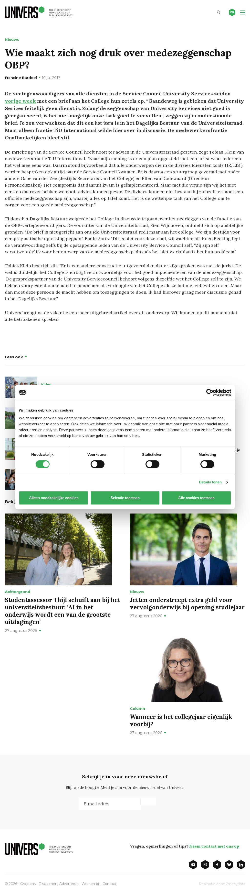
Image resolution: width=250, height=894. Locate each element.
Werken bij (91, 883)
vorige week (20, 101)
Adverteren (69, 883)
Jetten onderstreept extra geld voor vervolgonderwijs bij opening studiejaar (187, 603)
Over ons (28, 883)
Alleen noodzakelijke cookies (53, 498)
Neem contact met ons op (214, 846)
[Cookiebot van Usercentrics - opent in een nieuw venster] (209, 392)
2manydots (235, 884)
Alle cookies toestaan (196, 498)
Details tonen (210, 482)
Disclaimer (47, 883)
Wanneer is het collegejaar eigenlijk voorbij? (181, 720)
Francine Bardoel (21, 77)
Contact (109, 883)
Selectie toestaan (125, 498)
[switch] (97, 464)
